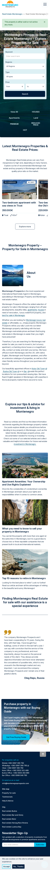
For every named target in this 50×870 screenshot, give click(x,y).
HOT (25, 130)
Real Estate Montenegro (12, 14)
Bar (25, 371)
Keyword (8, 52)
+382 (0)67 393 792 (16, 763)
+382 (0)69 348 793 (19, 775)
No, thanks (18, 866)
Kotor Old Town (38, 368)
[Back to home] (10, 4)
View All (14, 112)
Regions (8, 62)
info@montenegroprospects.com (15, 783)
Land (36, 118)
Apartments (14, 118)
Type (7, 72)
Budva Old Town (10, 371)
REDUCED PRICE (35, 124)
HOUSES (36, 112)
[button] (44, 22)
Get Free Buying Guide (16, 737)
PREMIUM (14, 124)
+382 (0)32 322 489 (20, 770)
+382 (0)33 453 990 (21, 773)
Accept (6, 866)
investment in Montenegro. (25, 444)
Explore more (25, 226)
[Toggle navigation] (45, 4)
